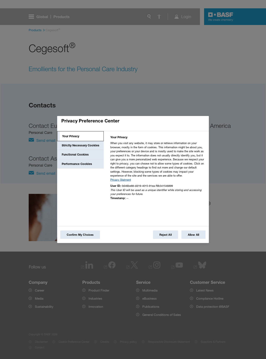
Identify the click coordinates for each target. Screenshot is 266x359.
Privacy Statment (120, 179)
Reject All (165, 234)
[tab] (80, 136)
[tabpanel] (157, 168)
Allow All (193, 234)
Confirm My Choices (80, 234)
